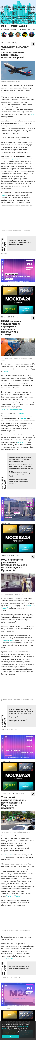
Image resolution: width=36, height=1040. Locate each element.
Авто (16, 317)
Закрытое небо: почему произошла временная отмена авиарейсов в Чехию (20, 242)
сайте (32, 114)
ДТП (20, 977)
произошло (9, 855)
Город (17, 43)
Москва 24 (18, 26)
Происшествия (19, 793)
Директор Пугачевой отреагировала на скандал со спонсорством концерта (19, 719)
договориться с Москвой (21, 159)
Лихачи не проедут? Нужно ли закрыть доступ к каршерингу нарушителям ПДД (20, 459)
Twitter (5, 371)
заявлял (22, 418)
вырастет (20, 442)
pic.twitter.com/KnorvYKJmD (11, 409)
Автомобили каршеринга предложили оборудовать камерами (18, 481)
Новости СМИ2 (5, 285)
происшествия (5, 729)
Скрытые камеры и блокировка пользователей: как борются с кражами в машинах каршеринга (21, 467)
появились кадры (7, 640)
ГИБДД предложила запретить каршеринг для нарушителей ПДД (20, 474)
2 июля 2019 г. (21, 413)
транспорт (4, 253)
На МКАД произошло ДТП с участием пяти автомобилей (19, 967)
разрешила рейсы (7, 140)
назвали (4, 195)
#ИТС (23, 407)
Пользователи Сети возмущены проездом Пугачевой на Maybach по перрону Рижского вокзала (21, 711)
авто (10, 492)
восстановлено (7, 958)
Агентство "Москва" (13, 896)
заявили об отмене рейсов (20, 126)
